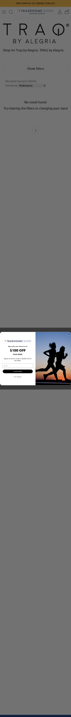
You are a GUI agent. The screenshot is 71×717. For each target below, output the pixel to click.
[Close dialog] (68, 334)
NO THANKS (17, 376)
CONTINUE (18, 371)
